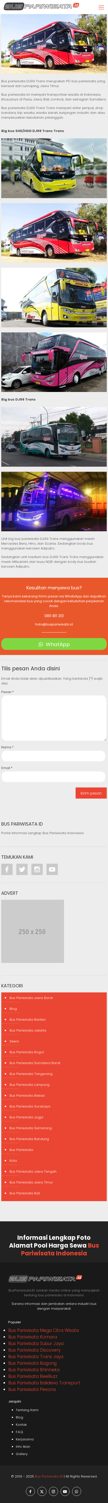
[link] (54, 168)
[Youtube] (52, 873)
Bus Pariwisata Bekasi (27, 1095)
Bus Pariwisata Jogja (26, 1117)
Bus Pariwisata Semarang (31, 1128)
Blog (13, 1008)
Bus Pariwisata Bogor (27, 1052)
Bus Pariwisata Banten (28, 1019)
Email (6, 768)
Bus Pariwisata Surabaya (30, 1106)
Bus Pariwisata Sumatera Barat (35, 1063)
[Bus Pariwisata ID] (41, 6)
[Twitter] (23, 873)
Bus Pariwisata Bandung (29, 1139)
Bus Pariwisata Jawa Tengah (33, 1171)
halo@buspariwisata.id (54, 624)
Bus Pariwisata (21, 1149)
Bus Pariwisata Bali (25, 1193)
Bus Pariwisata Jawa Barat (31, 997)
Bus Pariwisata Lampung (29, 1084)
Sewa (14, 1041)
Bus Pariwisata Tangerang (31, 1073)
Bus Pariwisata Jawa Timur (31, 1182)
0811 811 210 (54, 615)
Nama (7, 747)
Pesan (7, 692)
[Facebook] (8, 873)
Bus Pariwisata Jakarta (28, 1030)
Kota (13, 1160)
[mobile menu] (101, 7)
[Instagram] (38, 873)
